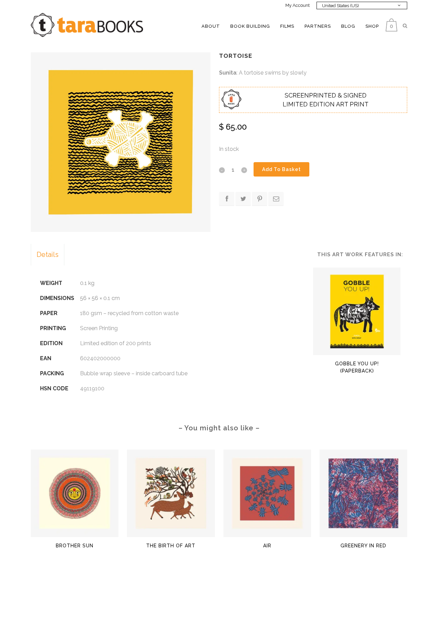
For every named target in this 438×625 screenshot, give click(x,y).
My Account (297, 5)
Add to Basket (281, 169)
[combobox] (362, 5)
